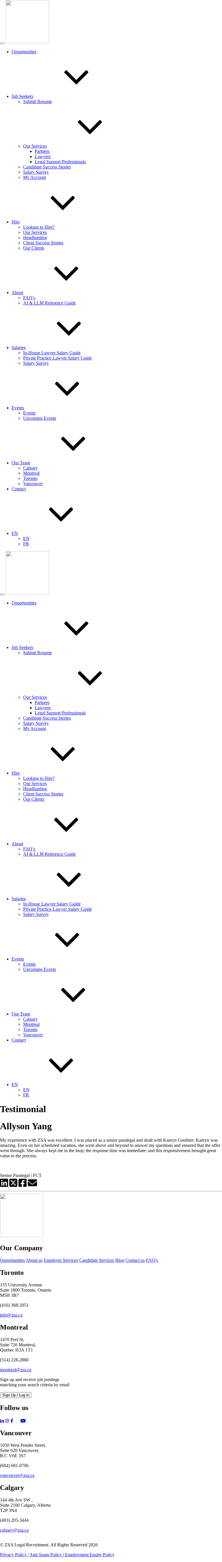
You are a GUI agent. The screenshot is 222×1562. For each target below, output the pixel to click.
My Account (34, 177)
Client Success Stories (43, 242)
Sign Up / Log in (15, 1395)
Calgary (30, 467)
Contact (19, 488)
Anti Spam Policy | (47, 1554)
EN (15, 533)
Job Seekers (22, 96)
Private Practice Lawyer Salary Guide (57, 357)
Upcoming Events (39, 418)
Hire (16, 221)
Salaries (19, 347)
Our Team (21, 462)
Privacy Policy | (14, 1554)
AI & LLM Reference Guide (49, 302)
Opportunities (24, 51)
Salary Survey (36, 172)
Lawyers (43, 156)
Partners (42, 151)
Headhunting (35, 237)
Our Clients (33, 247)
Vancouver (33, 483)
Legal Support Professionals (60, 161)
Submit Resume (37, 101)
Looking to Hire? (39, 227)
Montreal (31, 473)
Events (18, 407)
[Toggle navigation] (2, 43)
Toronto (30, 478)
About (17, 292)
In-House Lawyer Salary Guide (52, 352)
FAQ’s (29, 297)
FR (26, 543)
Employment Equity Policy (89, 1554)
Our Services (35, 146)
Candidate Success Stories (47, 166)
